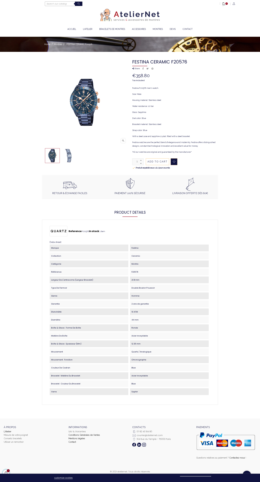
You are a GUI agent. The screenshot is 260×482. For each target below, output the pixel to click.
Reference (75, 231)
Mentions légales (76, 438)
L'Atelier (7, 431)
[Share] (143, 68)
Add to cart (157, 161)
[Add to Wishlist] (174, 161)
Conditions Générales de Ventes (84, 435)
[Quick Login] (234, 4)
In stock (94, 231)
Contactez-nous (237, 458)
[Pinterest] (152, 68)
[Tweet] (147, 68)
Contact (72, 442)
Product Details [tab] (130, 212)
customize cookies (63, 478)
